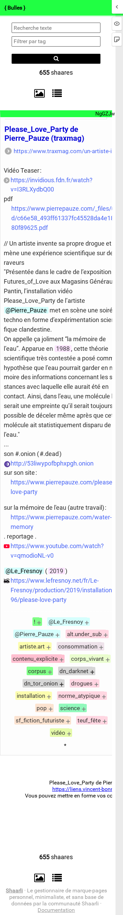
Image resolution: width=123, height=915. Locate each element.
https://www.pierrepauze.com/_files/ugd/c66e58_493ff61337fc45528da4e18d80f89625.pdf (64, 218)
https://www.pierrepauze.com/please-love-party (62, 487)
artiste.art (32, 646)
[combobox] (56, 41)
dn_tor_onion (41, 683)
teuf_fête (89, 720)
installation (31, 695)
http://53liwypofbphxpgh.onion (52, 463)
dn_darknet (73, 671)
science (70, 708)
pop (42, 708)
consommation (77, 646)
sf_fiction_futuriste (40, 720)
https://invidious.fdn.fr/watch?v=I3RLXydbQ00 (52, 184)
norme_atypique (79, 695)
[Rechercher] (56, 59)
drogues (82, 683)
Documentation (56, 910)
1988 (63, 348)
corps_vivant (87, 658)
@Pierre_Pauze (26, 310)
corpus (37, 671)
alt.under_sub (84, 634)
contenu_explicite (35, 658)
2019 (56, 571)
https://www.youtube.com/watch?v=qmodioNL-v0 (57, 550)
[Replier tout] (55, 93)
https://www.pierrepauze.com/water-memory (61, 522)
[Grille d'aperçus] (36, 93)
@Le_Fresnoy (23, 571)
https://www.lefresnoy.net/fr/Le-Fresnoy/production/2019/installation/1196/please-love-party (66, 590)
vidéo (58, 732)
